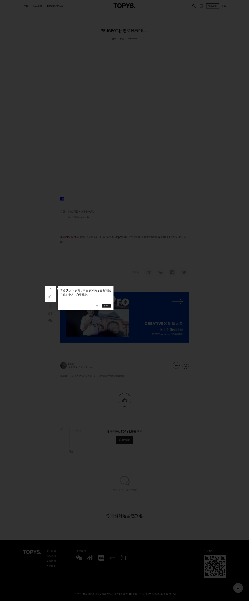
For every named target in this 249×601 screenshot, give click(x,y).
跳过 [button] (98, 305)
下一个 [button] (106, 305)
